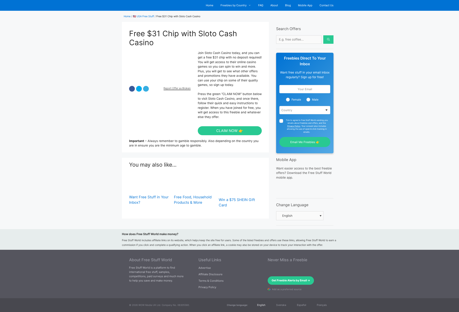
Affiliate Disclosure (210, 274)
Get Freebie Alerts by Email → (291, 280)
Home (209, 5)
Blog (288, 5)
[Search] (328, 39)
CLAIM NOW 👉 (229, 131)
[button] (132, 89)
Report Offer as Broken (177, 88)
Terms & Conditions (211, 280)
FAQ (260, 5)
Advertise (204, 268)
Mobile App (305, 5)
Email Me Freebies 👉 (305, 142)
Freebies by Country (234, 5)
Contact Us (326, 5)
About (274, 5)
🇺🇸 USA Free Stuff (143, 16)
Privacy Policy (293, 126)
